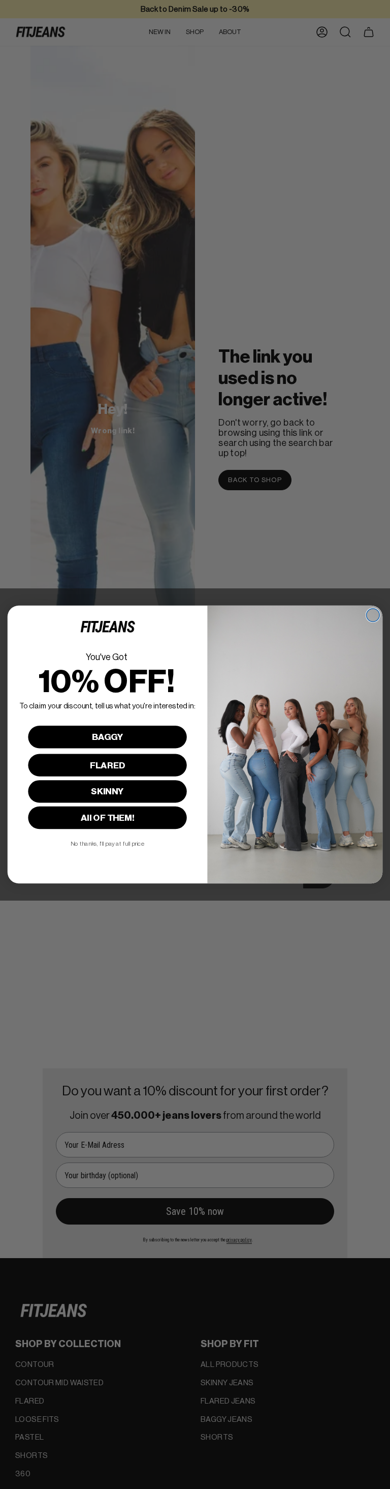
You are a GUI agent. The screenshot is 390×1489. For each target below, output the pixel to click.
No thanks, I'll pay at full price (107, 844)
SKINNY (107, 791)
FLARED (107, 765)
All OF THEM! (108, 817)
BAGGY (107, 736)
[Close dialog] (372, 615)
